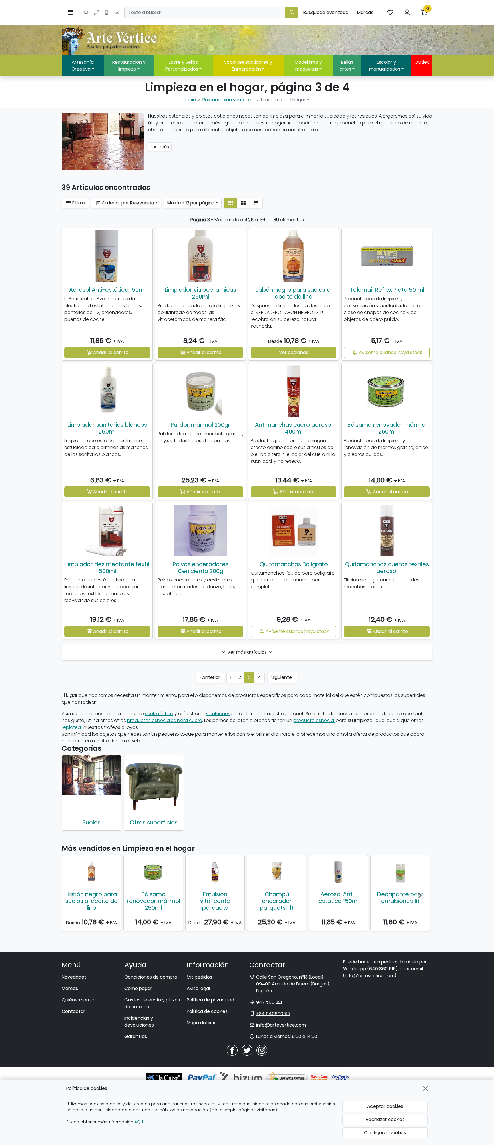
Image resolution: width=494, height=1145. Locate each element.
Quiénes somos (79, 1000)
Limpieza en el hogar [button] (283, 99)
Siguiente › (282, 677)
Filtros (78, 203)
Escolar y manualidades (384, 65)
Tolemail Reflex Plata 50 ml (387, 290)
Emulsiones (218, 713)
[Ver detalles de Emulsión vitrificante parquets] (215, 872)
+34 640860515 (273, 1013)
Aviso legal (198, 988)
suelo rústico (159, 713)
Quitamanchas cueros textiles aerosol (387, 567)
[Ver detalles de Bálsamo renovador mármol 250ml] (153, 872)
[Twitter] (247, 1050)
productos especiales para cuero (164, 720)
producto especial (314, 720)
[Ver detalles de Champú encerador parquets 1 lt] (277, 872)
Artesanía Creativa (82, 65)
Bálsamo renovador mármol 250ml (387, 428)
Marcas (365, 12)
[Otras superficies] (153, 784)
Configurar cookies (385, 1132)
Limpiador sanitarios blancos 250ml (107, 428)
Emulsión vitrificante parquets (215, 901)
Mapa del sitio (202, 1022)
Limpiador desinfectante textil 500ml (107, 567)
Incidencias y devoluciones (139, 1021)
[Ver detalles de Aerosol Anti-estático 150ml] (338, 872)
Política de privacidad (210, 1000)
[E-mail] (117, 12)
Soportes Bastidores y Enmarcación (248, 65)
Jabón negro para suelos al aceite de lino (294, 293)
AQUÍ (139, 1122)
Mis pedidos (199, 977)
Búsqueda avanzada (325, 12)
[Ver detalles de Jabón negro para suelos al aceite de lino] (91, 872)
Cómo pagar (138, 988)
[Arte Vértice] (110, 40)
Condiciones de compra (150, 977)
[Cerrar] (425, 1088)
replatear (72, 727)
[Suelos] (91, 775)
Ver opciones (293, 352)
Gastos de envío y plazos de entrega (152, 1003)
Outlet (422, 62)
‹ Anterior (210, 677)
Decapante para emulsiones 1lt (400, 897)
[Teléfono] (96, 12)
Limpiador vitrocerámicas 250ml (200, 293)
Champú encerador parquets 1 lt (277, 901)
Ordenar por (127, 203)
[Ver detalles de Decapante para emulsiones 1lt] (400, 872)
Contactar (73, 1011)
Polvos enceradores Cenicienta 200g (200, 567)
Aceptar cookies (385, 1106)
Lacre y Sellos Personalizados (181, 65)
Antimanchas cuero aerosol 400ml (293, 428)
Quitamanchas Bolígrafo (294, 564)
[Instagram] (262, 1050)
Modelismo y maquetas (308, 65)
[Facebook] (232, 1050)
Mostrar (190, 203)
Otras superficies (154, 822)
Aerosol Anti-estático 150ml (107, 290)
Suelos (92, 822)
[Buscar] (291, 12)
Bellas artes (346, 65)
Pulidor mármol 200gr (200, 425)
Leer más (160, 147)
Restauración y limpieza (129, 65)
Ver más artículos (247, 652)
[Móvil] (106, 12)
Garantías (135, 1036)
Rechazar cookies (385, 1119)
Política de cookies (207, 1011)
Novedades (74, 977)
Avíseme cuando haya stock (390, 352)
